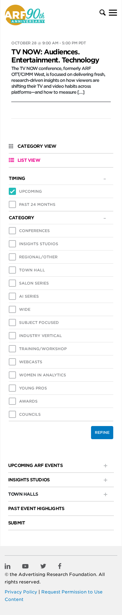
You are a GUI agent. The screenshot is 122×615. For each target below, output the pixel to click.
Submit (16, 522)
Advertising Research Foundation (57, 574)
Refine (102, 432)
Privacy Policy (21, 591)
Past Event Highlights (36, 508)
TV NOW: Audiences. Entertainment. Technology (55, 56)
